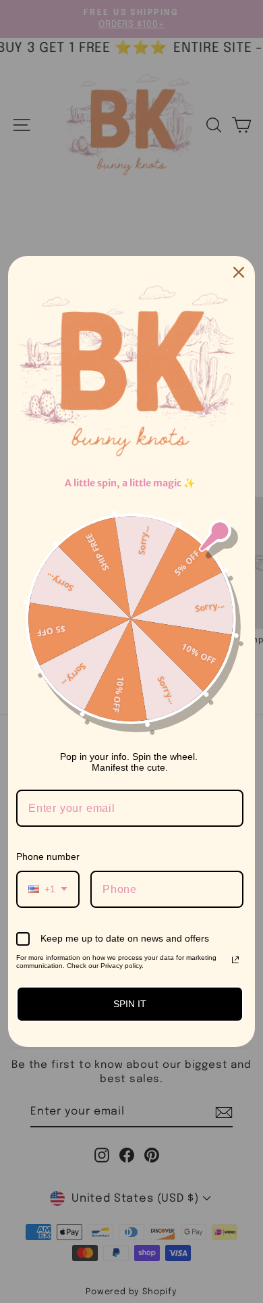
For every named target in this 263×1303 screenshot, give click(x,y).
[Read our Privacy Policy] (235, 960)
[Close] (239, 272)
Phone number (48, 856)
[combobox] (48, 889)
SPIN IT (129, 1003)
